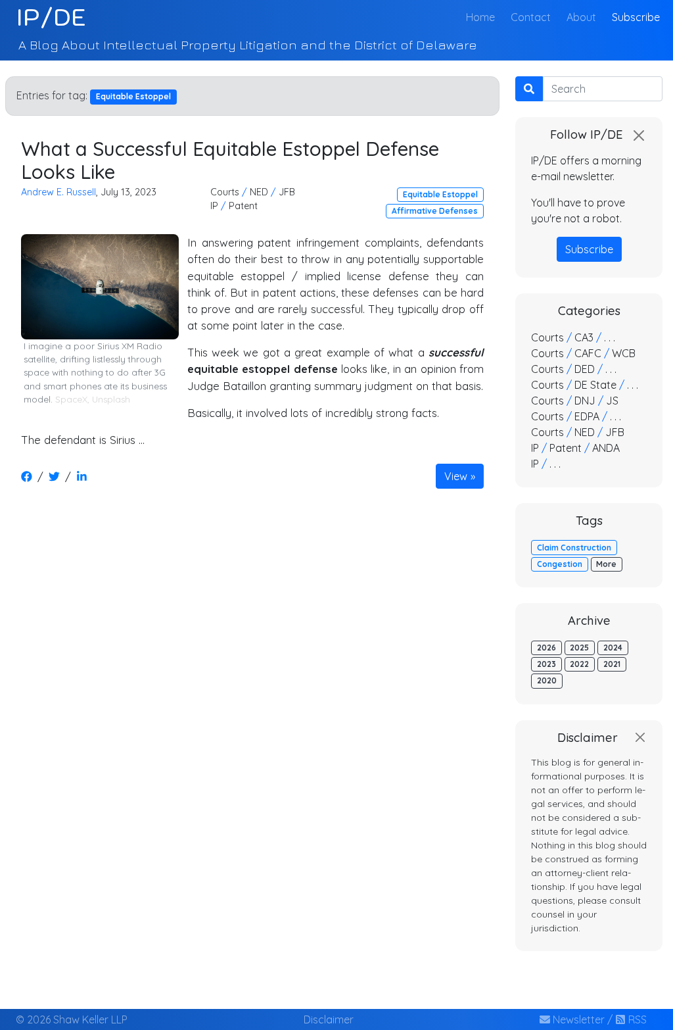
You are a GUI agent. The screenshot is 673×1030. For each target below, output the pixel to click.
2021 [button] (611, 664)
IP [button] (214, 206)
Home (483, 17)
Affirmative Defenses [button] (435, 211)
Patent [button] (243, 206)
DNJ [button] (584, 400)
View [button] (455, 476)
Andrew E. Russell (58, 192)
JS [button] (612, 400)
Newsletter (577, 1019)
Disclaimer (329, 1019)
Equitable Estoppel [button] (440, 194)
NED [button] (259, 192)
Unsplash (111, 399)
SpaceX (71, 399)
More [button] (606, 564)
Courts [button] (224, 192)
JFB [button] (287, 192)
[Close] (639, 135)
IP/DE (51, 17)
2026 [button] (546, 647)
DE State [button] (595, 384)
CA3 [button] (583, 337)
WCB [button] (624, 353)
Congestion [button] (559, 564)
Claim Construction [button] (574, 547)
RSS (636, 1019)
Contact (531, 17)
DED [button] (584, 369)
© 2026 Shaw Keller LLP (72, 1019)
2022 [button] (579, 664)
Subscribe (636, 17)
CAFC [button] (587, 353)
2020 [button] (547, 680)
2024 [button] (612, 647)
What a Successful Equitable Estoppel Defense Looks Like (230, 160)
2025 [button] (579, 647)
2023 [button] (546, 664)
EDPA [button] (586, 416)
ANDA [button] (606, 447)
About (581, 17)
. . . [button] (609, 337)
